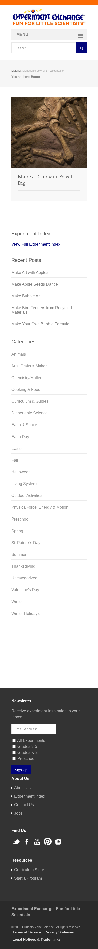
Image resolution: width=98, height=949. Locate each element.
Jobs (18, 813)
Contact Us (24, 805)
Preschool (20, 519)
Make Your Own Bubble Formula (40, 324)
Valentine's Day (25, 590)
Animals (18, 354)
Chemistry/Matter (26, 378)
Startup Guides (57, 676)
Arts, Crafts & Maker (29, 366)
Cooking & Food (25, 389)
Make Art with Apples (29, 272)
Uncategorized (24, 578)
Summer (18, 554)
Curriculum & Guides (29, 401)
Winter (17, 601)
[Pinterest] (49, 655)
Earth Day (20, 437)
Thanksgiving (23, 566)
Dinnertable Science (29, 413)
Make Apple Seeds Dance (34, 284)
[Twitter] (49, 631)
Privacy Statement (60, 932)
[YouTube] (49, 647)
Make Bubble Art (26, 296)
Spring (17, 531)
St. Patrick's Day (25, 543)
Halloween (21, 472)
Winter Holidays (25, 613)
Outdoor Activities (26, 495)
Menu (22, 34)
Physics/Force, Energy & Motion (39, 507)
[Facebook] (49, 639)
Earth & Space (24, 425)
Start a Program (28, 878)
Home (35, 77)
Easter (17, 448)
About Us (22, 788)
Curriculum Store (26, 676)
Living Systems (24, 484)
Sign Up (21, 769)
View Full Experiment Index (35, 244)
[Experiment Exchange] (49, 17)
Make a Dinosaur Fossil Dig (45, 180)
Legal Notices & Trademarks (37, 939)
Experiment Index (29, 796)
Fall (14, 460)
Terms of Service (27, 932)
